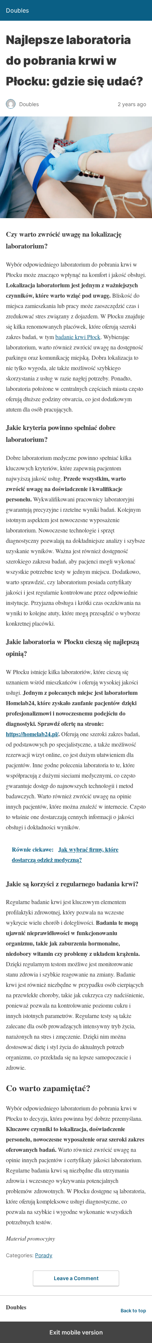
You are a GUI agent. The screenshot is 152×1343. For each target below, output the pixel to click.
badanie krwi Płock (77, 337)
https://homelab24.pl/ (32, 734)
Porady (43, 1255)
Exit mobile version (76, 1332)
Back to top (133, 1310)
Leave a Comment (76, 1278)
